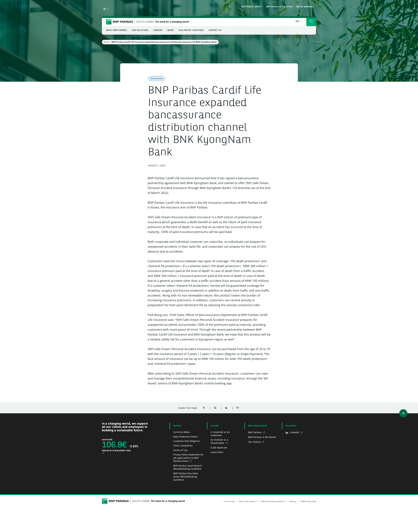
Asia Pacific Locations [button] (191, 30)
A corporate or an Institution (220, 433)
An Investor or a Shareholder (219, 441)
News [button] (170, 30)
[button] (298, 21)
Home (106, 42)
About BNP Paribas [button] (116, 30)
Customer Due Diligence (186, 441)
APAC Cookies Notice (247, 501)
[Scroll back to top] (403, 413)
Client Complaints (183, 445)
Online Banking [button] (304, 7)
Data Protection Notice (185, 436)
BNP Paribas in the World (279, 7)
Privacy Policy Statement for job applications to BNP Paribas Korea (188, 457)
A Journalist (217, 452)
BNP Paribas (255, 432)
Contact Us (215, 30)
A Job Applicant (219, 447)
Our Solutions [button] (140, 30)
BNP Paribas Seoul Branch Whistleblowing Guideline (187, 467)
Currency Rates (181, 432)
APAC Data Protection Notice (272, 501)
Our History (254, 441)
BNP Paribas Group (251, 7)
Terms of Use (180, 450)
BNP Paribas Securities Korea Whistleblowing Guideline (185, 476)
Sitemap (293, 501)
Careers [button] (157, 30)
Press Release (156, 78)
